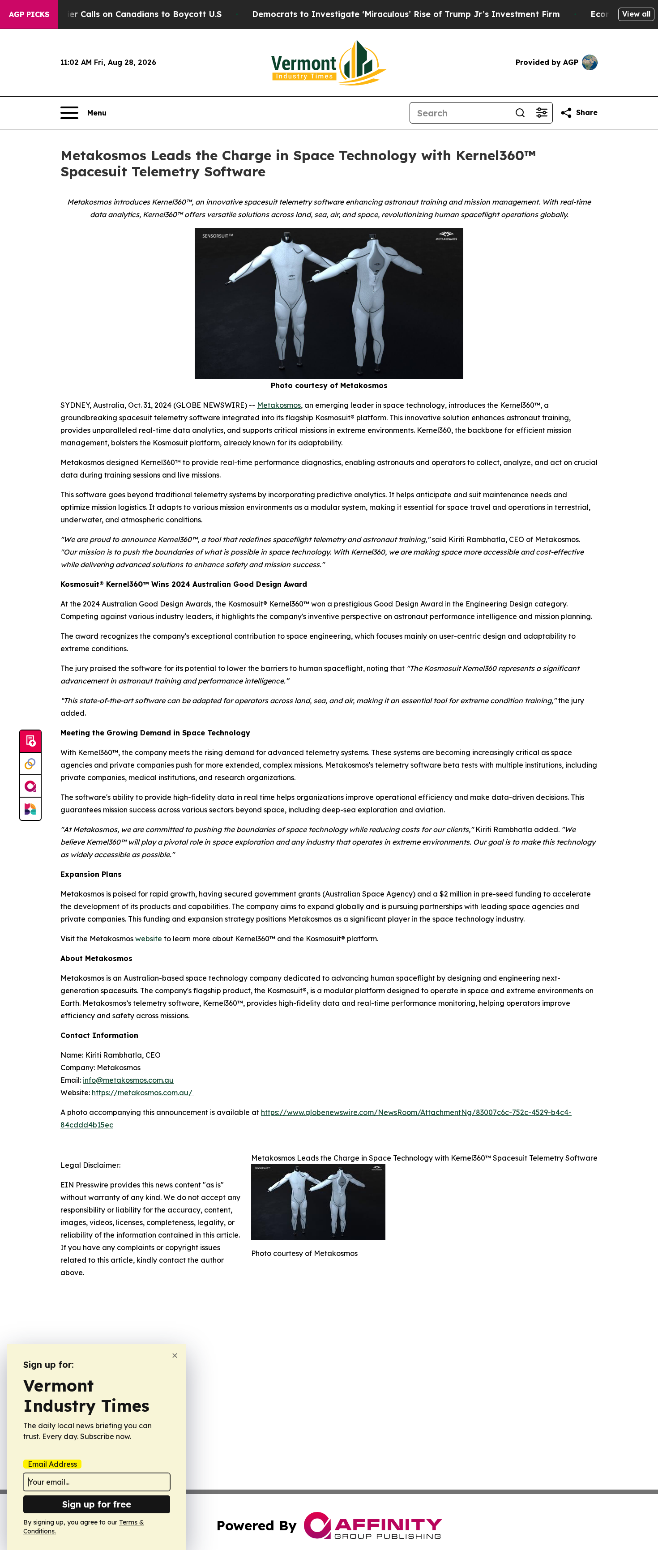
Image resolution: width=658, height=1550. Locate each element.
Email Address (52, 1464)
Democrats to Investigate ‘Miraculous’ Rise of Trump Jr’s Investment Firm (406, 14)
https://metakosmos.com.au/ (143, 1092)
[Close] (175, 1355)
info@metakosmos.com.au (128, 1080)
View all (636, 13)
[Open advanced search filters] (541, 112)
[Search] (520, 112)
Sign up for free (96, 1504)
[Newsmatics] (30, 809)
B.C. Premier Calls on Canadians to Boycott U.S (125, 14)
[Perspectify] (30, 764)
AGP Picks (29, 14)
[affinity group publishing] (30, 786)
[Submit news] (30, 741)
